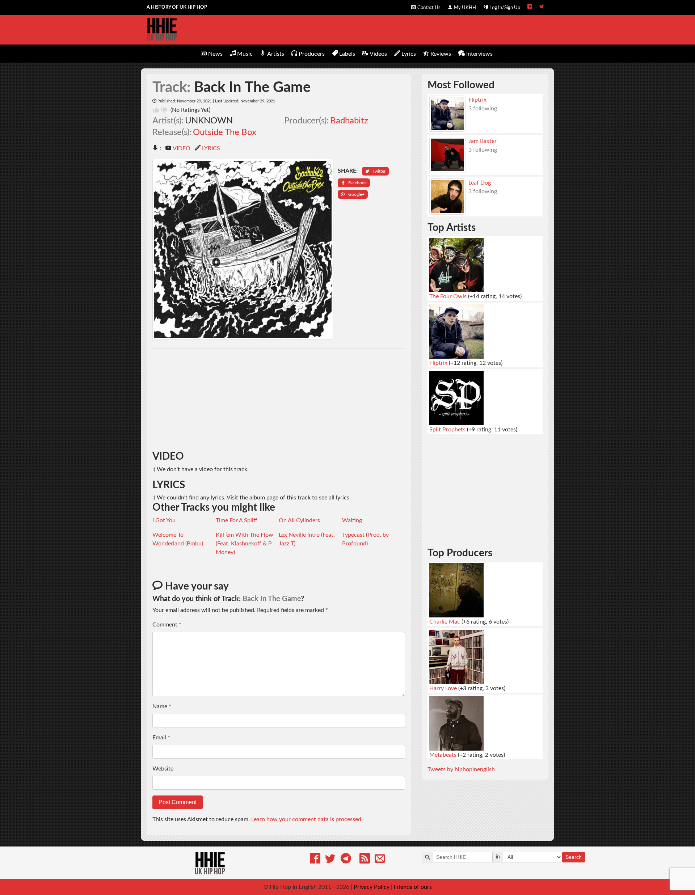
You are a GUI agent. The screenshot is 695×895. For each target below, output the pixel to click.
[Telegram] (346, 859)
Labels (347, 54)
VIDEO (181, 148)
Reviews (440, 54)
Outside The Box (224, 132)
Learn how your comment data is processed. (307, 819)
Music (245, 54)
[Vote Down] (164, 110)
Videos (378, 54)
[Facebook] (315, 859)
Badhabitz (349, 121)
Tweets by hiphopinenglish (461, 769)
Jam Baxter (482, 141)
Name (161, 706)
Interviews (479, 54)
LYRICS (211, 148)
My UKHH (465, 7)
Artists (275, 54)
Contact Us (429, 7)
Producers (312, 54)
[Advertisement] (279, 400)
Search (573, 857)
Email (161, 737)
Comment (166, 625)
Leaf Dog (479, 183)
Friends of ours (413, 887)
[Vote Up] (156, 110)
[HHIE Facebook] (530, 7)
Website (162, 769)
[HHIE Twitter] (541, 7)
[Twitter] (330, 859)
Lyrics (408, 54)
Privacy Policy (371, 887)
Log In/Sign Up (504, 7)
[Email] (380, 859)
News (215, 54)
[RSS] (364, 859)
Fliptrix (477, 100)
